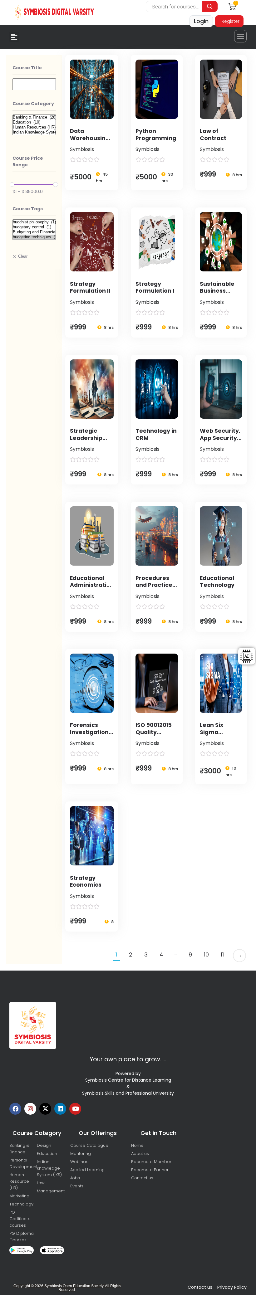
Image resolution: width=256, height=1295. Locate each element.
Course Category (33, 103)
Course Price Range (27, 161)
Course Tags (27, 209)
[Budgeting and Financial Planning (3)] (34, 232)
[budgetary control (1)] (34, 227)
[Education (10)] (34, 122)
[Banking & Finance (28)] (34, 117)
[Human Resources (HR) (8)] (34, 127)
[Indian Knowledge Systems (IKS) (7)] (34, 132)
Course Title (27, 68)
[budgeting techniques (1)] (34, 237)
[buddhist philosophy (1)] (34, 222)
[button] (14, 37)
